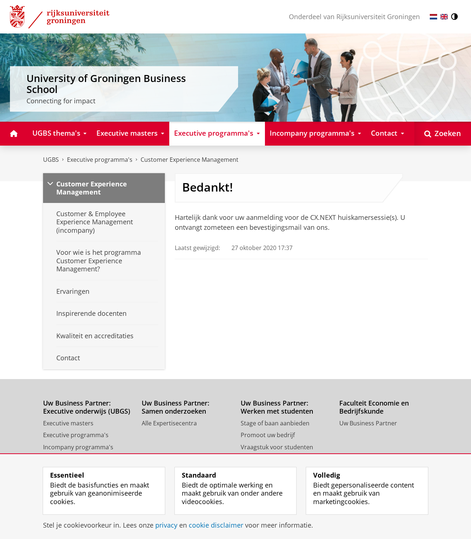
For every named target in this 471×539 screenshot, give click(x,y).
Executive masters (68, 423)
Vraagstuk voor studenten (277, 447)
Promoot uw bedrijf (268, 435)
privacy (166, 525)
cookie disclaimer (216, 525)
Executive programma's (99, 160)
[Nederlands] (433, 16)
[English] (444, 16)
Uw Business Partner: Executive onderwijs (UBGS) (86, 407)
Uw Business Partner (368, 423)
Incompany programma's (78, 447)
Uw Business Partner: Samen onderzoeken (175, 407)
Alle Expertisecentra (169, 423)
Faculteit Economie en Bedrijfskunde (374, 407)
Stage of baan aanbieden (275, 423)
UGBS (51, 160)
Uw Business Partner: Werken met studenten (277, 407)
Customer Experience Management (189, 160)
